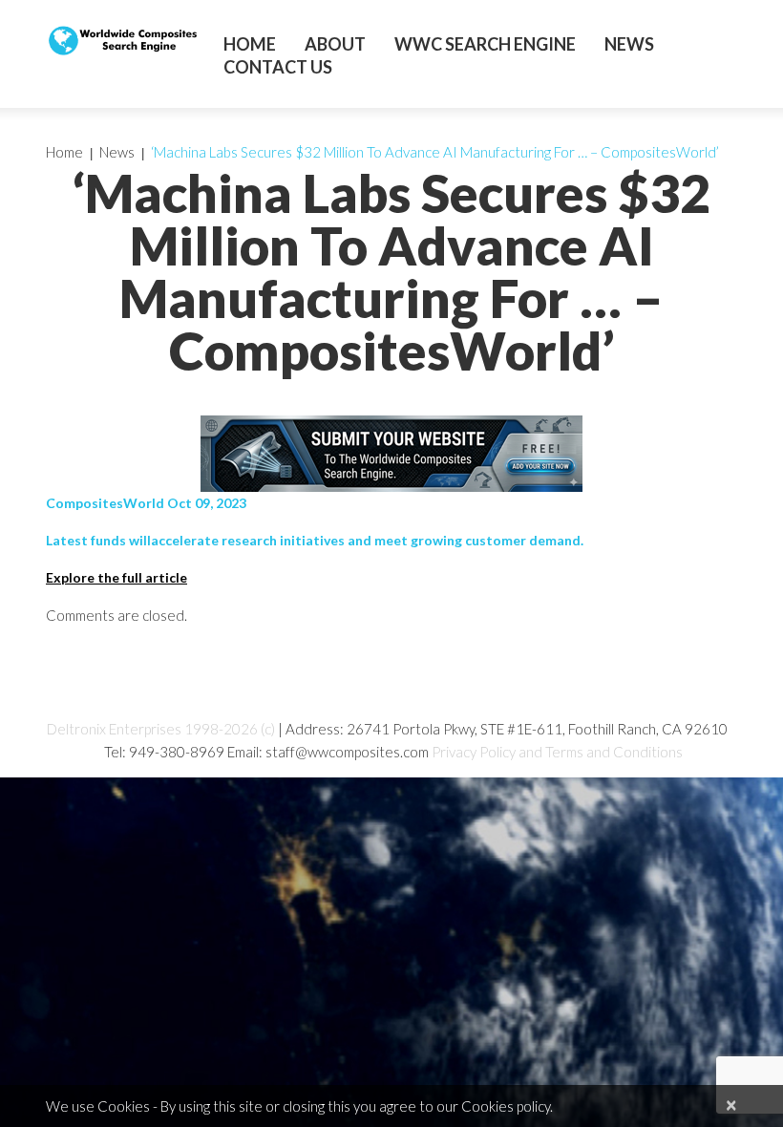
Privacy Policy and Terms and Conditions (557, 751)
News (629, 43)
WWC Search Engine (485, 43)
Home (249, 43)
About (335, 43)
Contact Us (277, 66)
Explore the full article (116, 577)
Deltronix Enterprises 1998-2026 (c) (161, 728)
